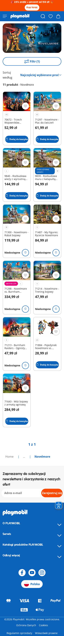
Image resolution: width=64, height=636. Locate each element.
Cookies (43, 625)
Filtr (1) (35, 61)
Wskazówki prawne (46, 633)
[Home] (20, 16)
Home (9, 457)
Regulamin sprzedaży (19, 633)
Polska (35, 584)
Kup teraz (32, 7)
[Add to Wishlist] (25, 106)
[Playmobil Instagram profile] (42, 572)
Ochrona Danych (26, 625)
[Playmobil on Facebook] (22, 572)
